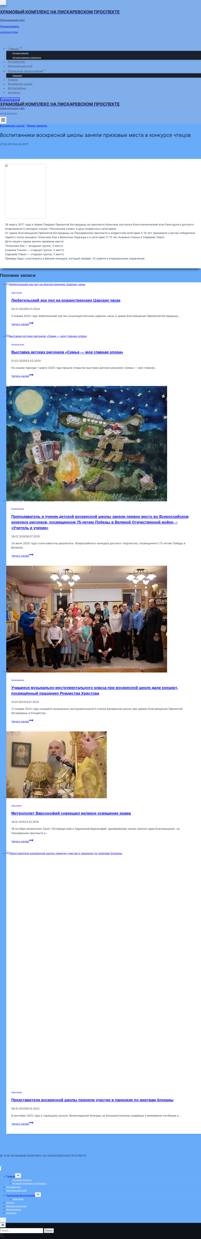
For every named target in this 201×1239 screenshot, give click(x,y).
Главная (10, 1176)
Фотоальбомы (17, 88)
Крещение (17, 75)
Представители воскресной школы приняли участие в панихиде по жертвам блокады (92, 1100)
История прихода (20, 53)
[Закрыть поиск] (3, 1225)
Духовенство (16, 61)
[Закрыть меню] (0, 1168)
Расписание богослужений (20, 1195)
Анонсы (13, 79)
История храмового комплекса (27, 57)
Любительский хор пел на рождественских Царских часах (65, 300)
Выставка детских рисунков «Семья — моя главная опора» (67, 352)
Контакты (14, 92)
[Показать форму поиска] (3, 2)
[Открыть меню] (3, 120)
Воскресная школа (20, 83)
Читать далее (22, 324)
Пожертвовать (9, 26)
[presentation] (103, 284)
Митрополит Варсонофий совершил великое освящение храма (71, 813)
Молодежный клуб (20, 66)
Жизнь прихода (37, 125)
